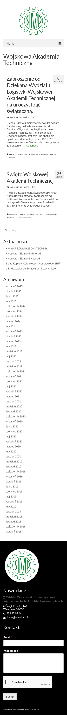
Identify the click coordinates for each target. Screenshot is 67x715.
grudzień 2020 (14, 406)
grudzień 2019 (14, 461)
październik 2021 (16, 371)
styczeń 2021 (13, 401)
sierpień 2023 (13, 336)
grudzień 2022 (14, 351)
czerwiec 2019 (14, 491)
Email (7, 637)
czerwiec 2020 (14, 431)
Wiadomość (11, 650)
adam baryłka (13, 214)
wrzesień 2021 (14, 376)
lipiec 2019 (12, 486)
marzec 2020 (13, 446)
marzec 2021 (13, 396)
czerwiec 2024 (14, 311)
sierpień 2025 (13, 291)
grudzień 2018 (14, 516)
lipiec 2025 (12, 296)
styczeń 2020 (13, 456)
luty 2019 (11, 506)
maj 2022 (11, 356)
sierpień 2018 (13, 531)
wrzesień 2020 (14, 421)
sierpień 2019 (13, 481)
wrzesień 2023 (14, 331)
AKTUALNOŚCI (22, 117)
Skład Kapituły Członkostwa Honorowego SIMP (33, 263)
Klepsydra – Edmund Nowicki (23, 258)
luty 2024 (11, 326)
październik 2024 (16, 306)
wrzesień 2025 (14, 286)
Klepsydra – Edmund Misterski (23, 253)
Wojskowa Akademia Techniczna (19, 218)
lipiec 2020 (12, 426)
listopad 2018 (13, 521)
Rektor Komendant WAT (49, 214)
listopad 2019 (13, 466)
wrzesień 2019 (14, 476)
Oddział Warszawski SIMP (18, 154)
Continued (32, 145)
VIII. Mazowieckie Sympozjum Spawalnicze (31, 268)
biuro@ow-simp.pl (17, 617)
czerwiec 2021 (14, 381)
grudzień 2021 (14, 366)
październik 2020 (16, 416)
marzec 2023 (13, 341)
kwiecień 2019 (14, 501)
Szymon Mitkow (34, 154)
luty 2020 (11, 451)
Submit (10, 696)
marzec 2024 (13, 321)
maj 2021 (11, 386)
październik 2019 (16, 471)
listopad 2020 (13, 411)
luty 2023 (11, 346)
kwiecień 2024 (14, 316)
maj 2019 (11, 496)
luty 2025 (11, 301)
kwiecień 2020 (14, 441)
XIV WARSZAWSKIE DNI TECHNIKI (27, 248)
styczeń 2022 (13, 361)
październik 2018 (16, 526)
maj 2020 (11, 436)
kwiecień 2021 (14, 391)
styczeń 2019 (13, 511)
